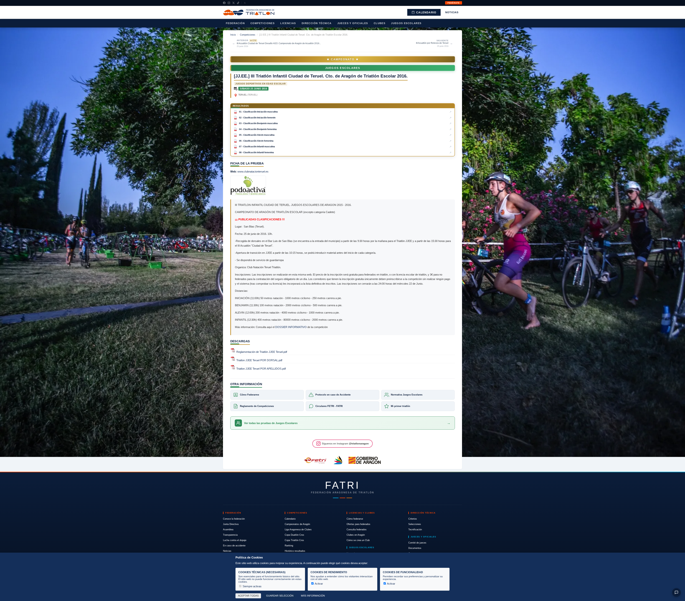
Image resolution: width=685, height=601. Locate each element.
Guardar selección (279, 595)
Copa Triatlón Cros (294, 540)
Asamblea (228, 529)
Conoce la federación (234, 518)
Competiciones (262, 23)
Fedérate (454, 3)
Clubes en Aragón (356, 535)
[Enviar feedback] (676, 592)
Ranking (289, 545)
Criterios (412, 518)
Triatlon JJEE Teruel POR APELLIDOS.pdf (261, 368)
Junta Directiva (231, 524)
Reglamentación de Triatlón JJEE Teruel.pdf (261, 351)
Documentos (414, 548)
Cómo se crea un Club (358, 540)
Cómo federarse (355, 518)
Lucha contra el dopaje (234, 540)
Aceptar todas (248, 595)
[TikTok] (238, 3)
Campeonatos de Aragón (297, 524)
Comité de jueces (417, 542)
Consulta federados (357, 529)
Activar (318, 583)
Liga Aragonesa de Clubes (298, 529)
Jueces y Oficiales (352, 23)
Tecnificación (415, 529)
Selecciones (414, 524)
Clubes (379, 23)
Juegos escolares (406, 23)
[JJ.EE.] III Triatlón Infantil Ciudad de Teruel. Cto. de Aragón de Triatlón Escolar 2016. (321, 76)
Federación (235, 23)
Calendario (426, 12)
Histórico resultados (295, 551)
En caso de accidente (234, 545)
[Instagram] (229, 3)
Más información (313, 595)
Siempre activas (252, 586)
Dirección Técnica (317, 23)
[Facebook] (224, 3)
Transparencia (230, 535)
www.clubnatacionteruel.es (252, 171)
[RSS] (245, 3)
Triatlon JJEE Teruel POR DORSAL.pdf (259, 360)
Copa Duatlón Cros (294, 535)
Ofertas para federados (358, 524)
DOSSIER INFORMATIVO (291, 327)
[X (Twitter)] (233, 3)
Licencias (288, 23)
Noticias (451, 12)
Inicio (233, 34)
